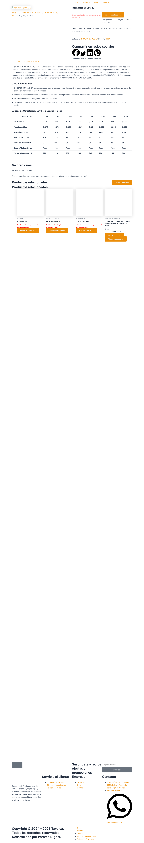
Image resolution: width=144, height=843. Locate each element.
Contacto (105, 2)
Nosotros (86, 2)
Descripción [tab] (21, 61)
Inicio (76, 2)
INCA (108, 39)
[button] (76, 54)
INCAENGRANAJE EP (89, 39)
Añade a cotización (113, 15)
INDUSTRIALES (37, 13)
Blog (96, 2)
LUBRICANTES (23, 13)
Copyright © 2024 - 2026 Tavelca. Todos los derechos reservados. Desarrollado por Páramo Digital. (38, 833)
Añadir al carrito (114, 236)
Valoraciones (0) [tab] (33, 61)
